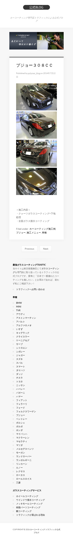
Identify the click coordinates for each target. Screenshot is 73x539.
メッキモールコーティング (29, 503)
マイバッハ (21, 434)
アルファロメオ (24, 325)
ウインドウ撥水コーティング (30, 500)
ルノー (19, 467)
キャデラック (22, 333)
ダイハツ (20, 370)
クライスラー (22, 336)
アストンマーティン (26, 318)
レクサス (20, 471)
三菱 (18, 482)
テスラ (19, 378)
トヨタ (19, 381)
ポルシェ (20, 422)
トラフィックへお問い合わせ (30, 289)
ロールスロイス (24, 479)
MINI (18, 306)
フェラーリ (21, 404)
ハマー (19, 396)
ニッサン (20, 385)
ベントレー (21, 419)
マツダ (19, 445)
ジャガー (20, 355)
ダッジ (19, 374)
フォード (20, 407)
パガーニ (20, 392)
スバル (19, 363)
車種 (44, 232)
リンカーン (21, 464)
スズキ (19, 359)
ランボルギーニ (24, 460)
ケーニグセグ (22, 340)
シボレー (20, 351)
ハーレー (20, 389)
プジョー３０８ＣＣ (34, 65)
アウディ (20, 314)
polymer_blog (34, 73)
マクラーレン (22, 437)
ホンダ (19, 430)
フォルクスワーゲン (26, 411)
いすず (19, 329)
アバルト (20, 321)
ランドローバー (24, 456)
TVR (18, 310)
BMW (19, 303)
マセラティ (21, 441)
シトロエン (21, 348)
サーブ (19, 344)
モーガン (20, 452)
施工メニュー (34, 232)
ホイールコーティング (27, 496)
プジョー (21, 232)
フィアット (21, 400)
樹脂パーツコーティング (28, 507)
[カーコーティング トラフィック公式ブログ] (36, 9)
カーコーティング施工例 (42, 228)
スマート (20, 366)
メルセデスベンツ (25, 449)
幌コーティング (24, 511)
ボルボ (19, 426)
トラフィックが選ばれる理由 (30, 515)
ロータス (20, 475)
